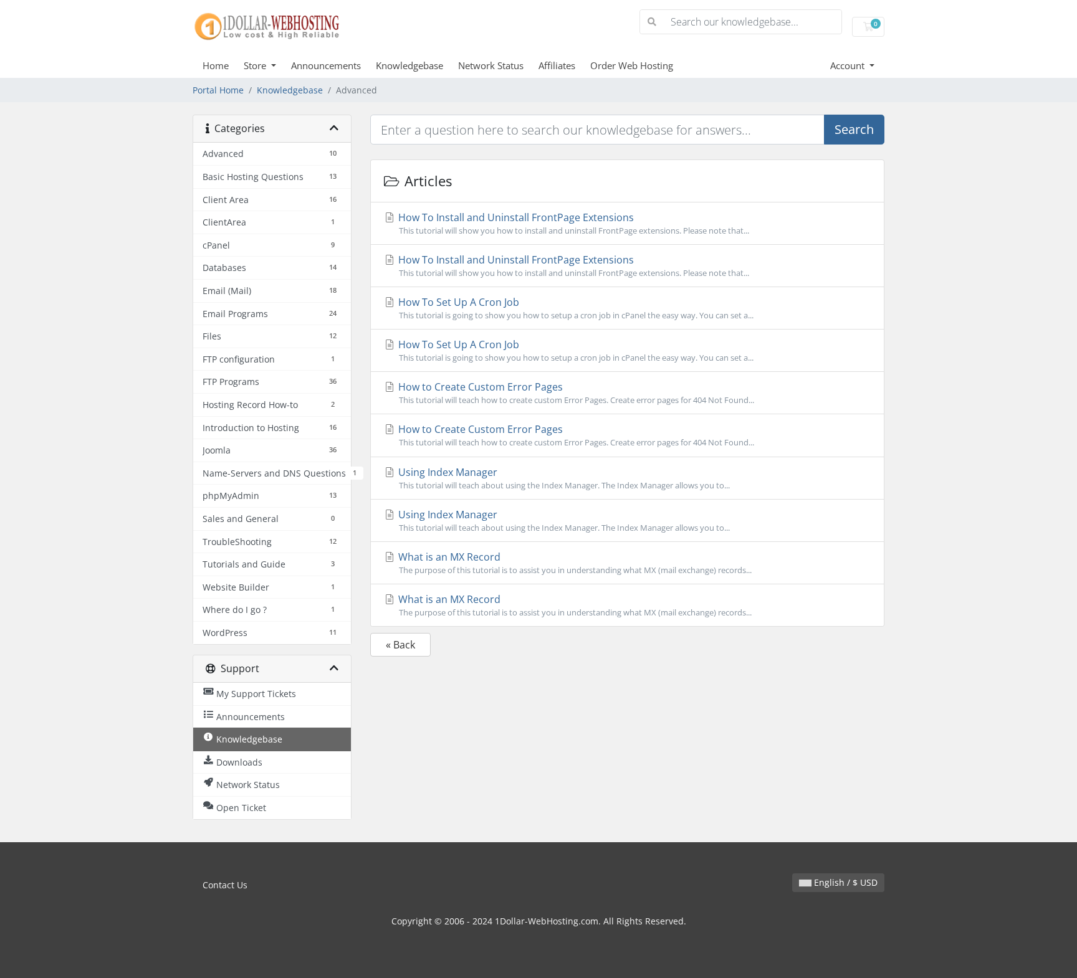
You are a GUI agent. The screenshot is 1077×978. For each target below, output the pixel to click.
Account (848, 65)
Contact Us (225, 885)
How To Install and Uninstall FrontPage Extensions (572, 223)
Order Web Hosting (631, 65)
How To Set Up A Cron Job (575, 308)
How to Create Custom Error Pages (575, 393)
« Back (400, 645)
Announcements (326, 65)
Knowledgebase (409, 65)
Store (256, 65)
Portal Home (218, 90)
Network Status (491, 65)
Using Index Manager (563, 478)
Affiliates (556, 65)
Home (216, 65)
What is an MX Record (574, 563)
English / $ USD (844, 882)
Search (854, 129)
